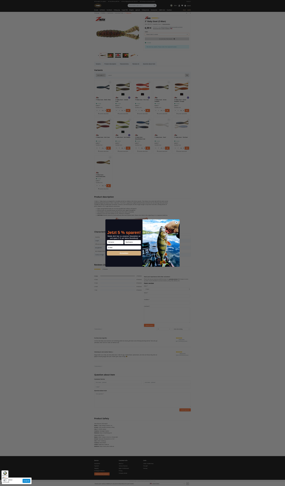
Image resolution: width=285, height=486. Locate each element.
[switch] (4, 480)
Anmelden (124, 253)
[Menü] (7, 471)
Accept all (26, 481)
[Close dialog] (176, 222)
